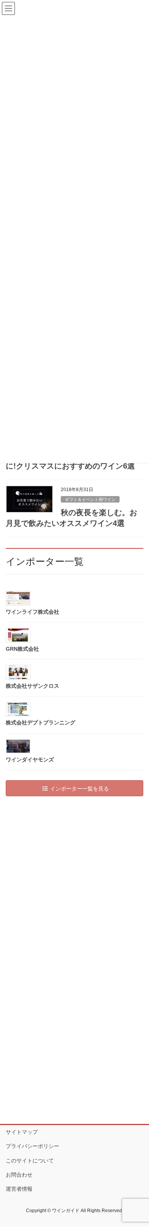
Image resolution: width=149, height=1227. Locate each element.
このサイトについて (30, 1160)
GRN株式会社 (22, 649)
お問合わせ (19, 1175)
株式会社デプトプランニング (40, 722)
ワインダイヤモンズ (30, 760)
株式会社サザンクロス (32, 686)
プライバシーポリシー (32, 1146)
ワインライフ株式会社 (32, 612)
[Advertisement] (74, 880)
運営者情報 (19, 1189)
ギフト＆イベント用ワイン (90, 499)
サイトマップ (22, 1132)
